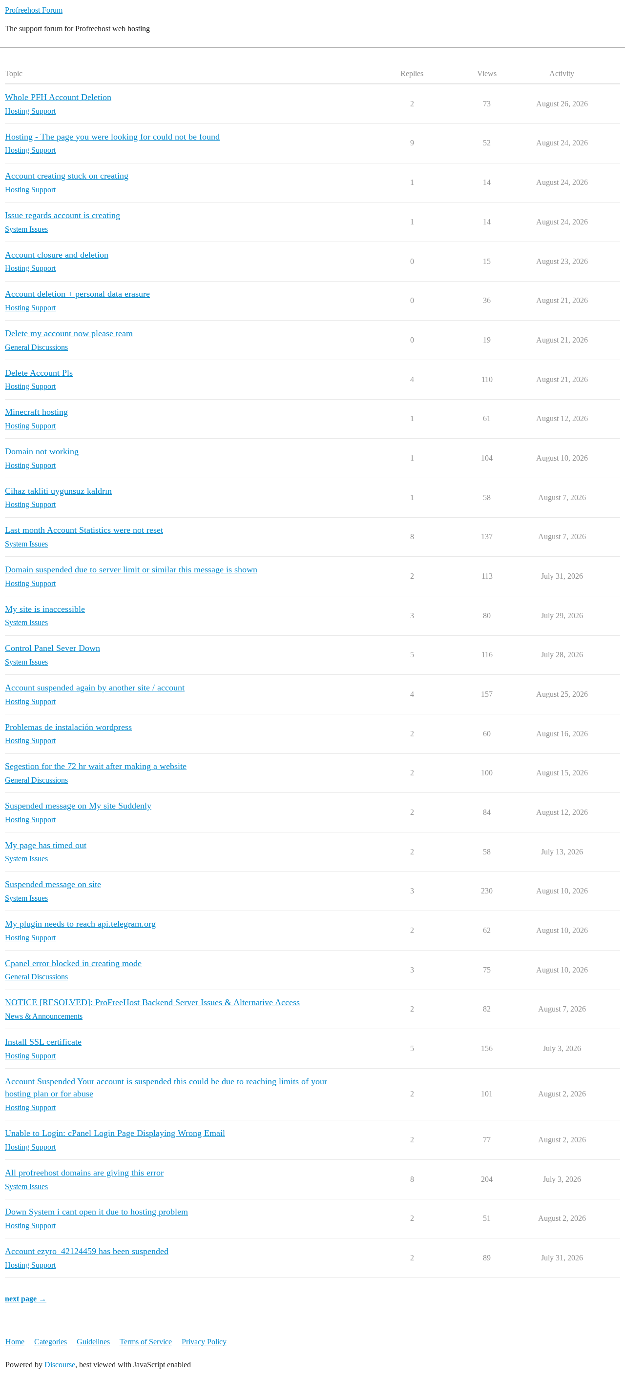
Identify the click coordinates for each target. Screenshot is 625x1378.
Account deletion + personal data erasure (77, 294)
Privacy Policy (204, 1341)
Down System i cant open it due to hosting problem (96, 1211)
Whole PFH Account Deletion (58, 97)
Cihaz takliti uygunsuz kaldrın (58, 491)
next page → (25, 1299)
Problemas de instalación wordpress (68, 727)
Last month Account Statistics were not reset (84, 530)
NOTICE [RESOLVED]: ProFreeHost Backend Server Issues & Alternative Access (152, 1002)
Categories (50, 1341)
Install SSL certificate (43, 1042)
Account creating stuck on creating (66, 176)
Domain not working (42, 451)
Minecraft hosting (36, 412)
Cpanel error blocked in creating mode (73, 963)
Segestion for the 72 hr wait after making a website (96, 766)
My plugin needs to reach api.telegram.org (80, 924)
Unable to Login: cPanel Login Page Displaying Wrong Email (115, 1133)
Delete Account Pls (39, 373)
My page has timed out (45, 845)
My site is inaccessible (45, 609)
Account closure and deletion (56, 255)
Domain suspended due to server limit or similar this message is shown (131, 569)
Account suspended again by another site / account (95, 687)
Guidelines (93, 1341)
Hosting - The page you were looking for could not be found (112, 137)
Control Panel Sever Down (52, 648)
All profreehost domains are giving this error (84, 1172)
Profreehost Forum (33, 10)
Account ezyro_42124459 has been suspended (86, 1251)
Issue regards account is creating (62, 215)
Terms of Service (146, 1341)
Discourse (59, 1364)
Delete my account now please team (69, 333)
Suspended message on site (53, 884)
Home (14, 1341)
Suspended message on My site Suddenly (78, 806)
